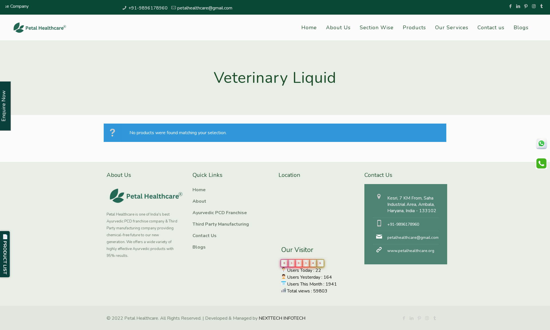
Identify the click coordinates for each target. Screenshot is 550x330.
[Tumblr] (542, 6)
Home (199, 190)
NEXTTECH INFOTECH (281, 318)
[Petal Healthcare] (39, 27)
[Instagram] (534, 6)
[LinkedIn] (518, 6)
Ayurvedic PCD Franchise (219, 213)
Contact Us (204, 236)
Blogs (199, 247)
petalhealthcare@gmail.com (204, 8)
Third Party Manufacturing (220, 224)
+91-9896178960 (148, 8)
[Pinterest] (526, 6)
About (199, 201)
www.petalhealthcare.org (410, 250)
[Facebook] (511, 6)
